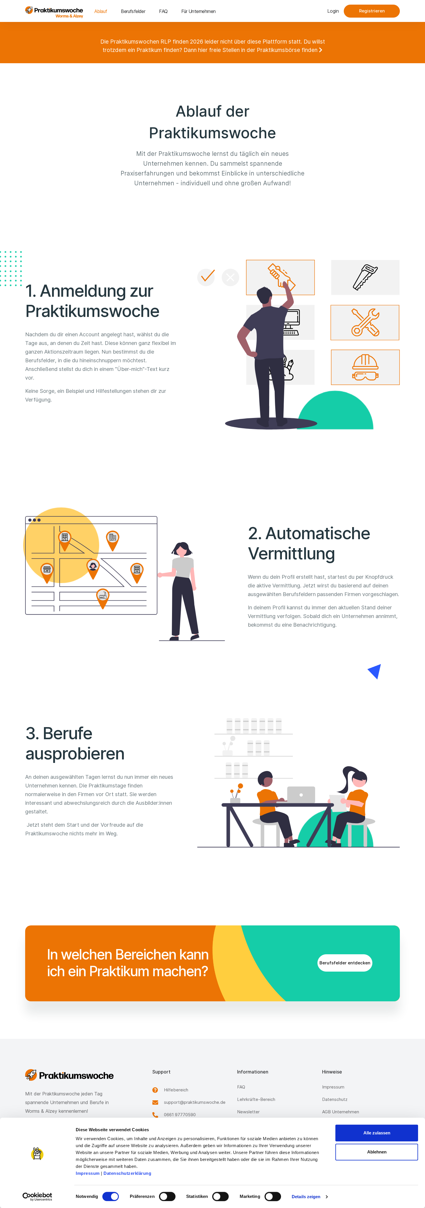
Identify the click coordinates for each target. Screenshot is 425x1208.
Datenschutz (335, 1099)
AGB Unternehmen (340, 1111)
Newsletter (248, 1111)
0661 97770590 (180, 1114)
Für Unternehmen (198, 11)
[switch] (167, 1196)
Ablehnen (377, 1151)
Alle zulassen (376, 1132)
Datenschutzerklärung (127, 1173)
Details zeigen (306, 1196)
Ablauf (100, 11)
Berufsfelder (133, 11)
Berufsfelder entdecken (344, 963)
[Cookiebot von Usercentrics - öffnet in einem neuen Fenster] (37, 1196)
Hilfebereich (176, 1090)
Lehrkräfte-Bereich (256, 1099)
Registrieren (372, 11)
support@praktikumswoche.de (195, 1102)
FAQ (163, 11)
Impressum (88, 1173)
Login (333, 11)
